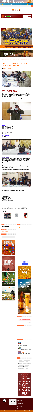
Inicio (3, 59)
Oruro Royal (8, 59)
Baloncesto (29, 363)
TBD (21, 410)
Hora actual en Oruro (14, 399)
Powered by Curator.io (29, 322)
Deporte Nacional (22, 361)
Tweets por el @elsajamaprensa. (5, 231)
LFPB (20, 363)
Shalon (10, 59)
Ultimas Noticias (13, 59)
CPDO (27, 368)
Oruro (24, 363)
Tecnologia (26, 366)
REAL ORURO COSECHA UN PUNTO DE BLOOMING (19, 46)
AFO (5, 59)
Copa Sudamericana (21, 368)
